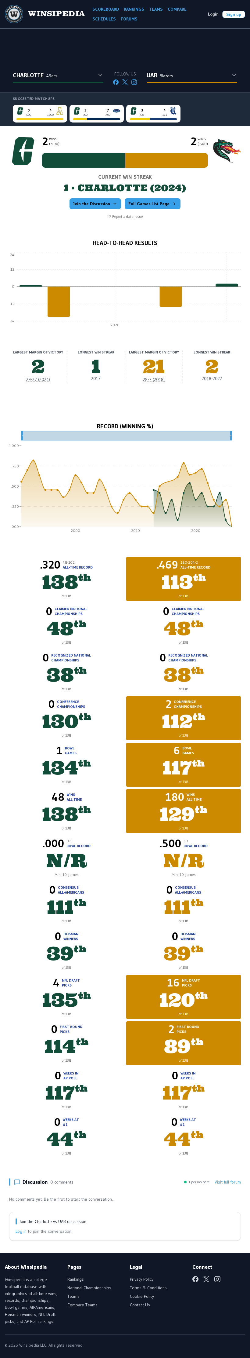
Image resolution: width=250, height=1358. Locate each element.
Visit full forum (228, 1182)
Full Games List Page (149, 204)
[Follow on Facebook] (116, 82)
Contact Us (140, 1305)
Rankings (75, 1279)
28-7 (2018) (154, 379)
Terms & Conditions (148, 1287)
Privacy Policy (141, 1279)
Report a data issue (127, 216)
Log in (21, 1231)
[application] (125, 291)
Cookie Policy (142, 1296)
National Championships (89, 1287)
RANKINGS (134, 9)
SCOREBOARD (105, 9)
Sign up (233, 14)
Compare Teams (82, 1305)
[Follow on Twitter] (125, 82)
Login (213, 14)
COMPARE (177, 9)
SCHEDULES (104, 19)
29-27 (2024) (38, 379)
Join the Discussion (91, 204)
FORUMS (129, 19)
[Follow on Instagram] (134, 82)
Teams (73, 1296)
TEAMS (156, 9)
